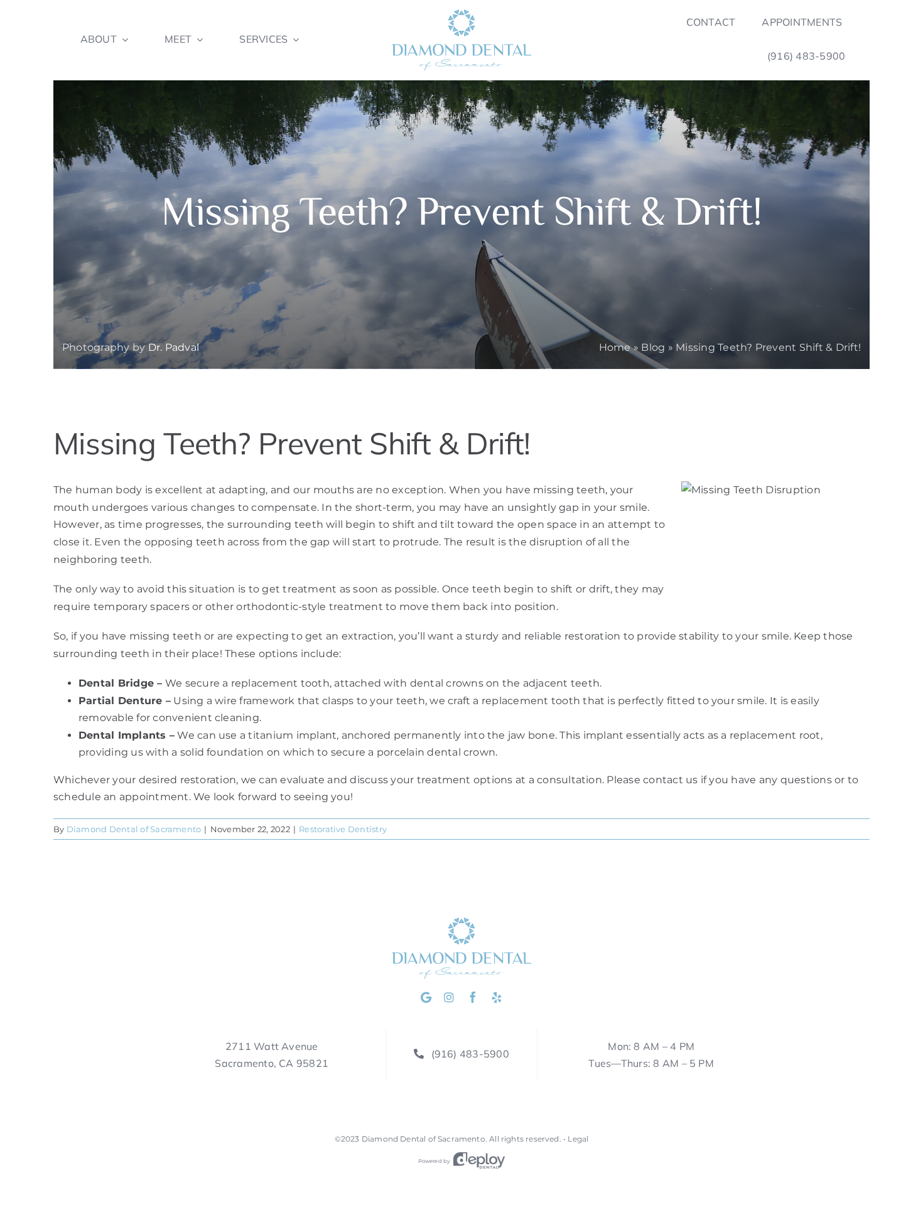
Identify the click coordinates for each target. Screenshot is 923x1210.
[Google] (426, 997)
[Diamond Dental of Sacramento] (461, 14)
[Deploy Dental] (479, 1161)
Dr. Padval (173, 347)
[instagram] (449, 997)
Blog (653, 347)
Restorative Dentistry (343, 829)
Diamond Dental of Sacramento (134, 829)
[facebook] (472, 997)
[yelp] (496, 997)
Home (615, 347)
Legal (578, 1138)
